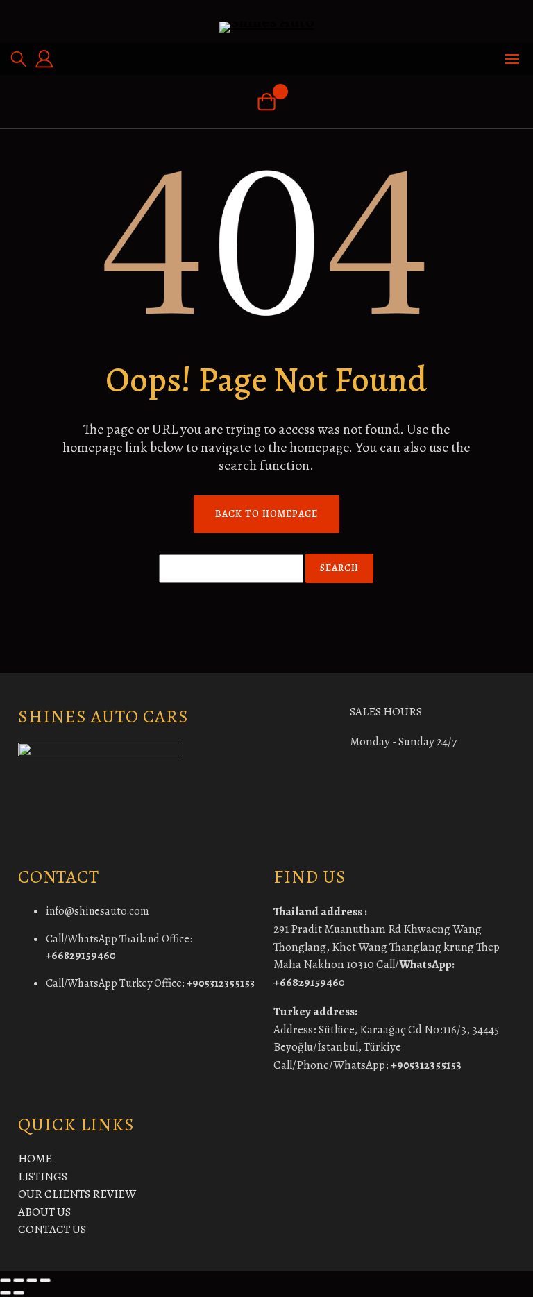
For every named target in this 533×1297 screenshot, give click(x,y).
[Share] (31, 1280)
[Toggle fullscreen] (18, 1280)
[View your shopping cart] (266, 102)
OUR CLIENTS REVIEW (77, 1194)
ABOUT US (44, 1212)
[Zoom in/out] (5, 1280)
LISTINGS (42, 1177)
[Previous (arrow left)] (5, 1293)
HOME (35, 1159)
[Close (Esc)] (45, 1280)
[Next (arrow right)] (18, 1293)
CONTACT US (52, 1229)
